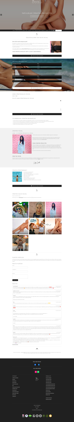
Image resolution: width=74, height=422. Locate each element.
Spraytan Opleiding (48, 391)
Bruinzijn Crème (48, 394)
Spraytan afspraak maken (15, 391)
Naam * (13, 265)
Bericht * (13, 273)
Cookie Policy (14, 396)
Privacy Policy (14, 394)
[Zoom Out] (60, 110)
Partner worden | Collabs (15, 393)
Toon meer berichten (15, 344)
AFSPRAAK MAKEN (15, 377)
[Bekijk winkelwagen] (54, 30)
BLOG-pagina (21, 197)
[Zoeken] (52, 30)
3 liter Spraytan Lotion (48, 382)
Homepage (13, 379)
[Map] (37, 105)
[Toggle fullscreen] (60, 100)
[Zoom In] (60, 109)
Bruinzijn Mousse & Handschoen (50, 393)
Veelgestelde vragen (14, 388)
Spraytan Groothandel (48, 377)
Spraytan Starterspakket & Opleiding (50, 388)
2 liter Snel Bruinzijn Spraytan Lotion (50, 385)
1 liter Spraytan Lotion (48, 379)
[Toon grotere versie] (56, 47)
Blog (13, 385)
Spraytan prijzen (14, 382)
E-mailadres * (14, 269)
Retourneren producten (48, 399)
